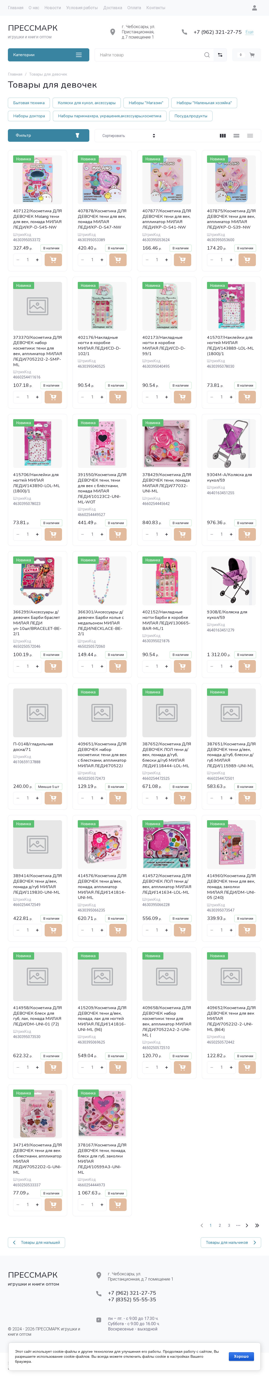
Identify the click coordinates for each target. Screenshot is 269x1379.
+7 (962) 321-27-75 (218, 32)
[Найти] (207, 54)
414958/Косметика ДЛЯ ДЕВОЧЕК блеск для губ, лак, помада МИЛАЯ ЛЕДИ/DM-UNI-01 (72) (37, 1016)
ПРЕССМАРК (33, 28)
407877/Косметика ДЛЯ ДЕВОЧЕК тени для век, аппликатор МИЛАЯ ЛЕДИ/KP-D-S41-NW (166, 219)
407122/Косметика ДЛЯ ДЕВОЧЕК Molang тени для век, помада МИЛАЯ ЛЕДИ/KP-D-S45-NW (37, 219)
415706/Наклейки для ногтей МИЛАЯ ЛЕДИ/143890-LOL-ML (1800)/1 (36, 483)
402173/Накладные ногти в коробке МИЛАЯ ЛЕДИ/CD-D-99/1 (163, 346)
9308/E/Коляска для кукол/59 (227, 614)
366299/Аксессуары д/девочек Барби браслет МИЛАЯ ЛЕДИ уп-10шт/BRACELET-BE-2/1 (37, 623)
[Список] (236, 136)
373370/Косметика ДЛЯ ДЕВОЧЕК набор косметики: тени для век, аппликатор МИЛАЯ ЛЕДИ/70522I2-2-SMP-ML (37, 351)
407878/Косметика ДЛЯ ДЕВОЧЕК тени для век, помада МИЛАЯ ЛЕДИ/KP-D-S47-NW (102, 219)
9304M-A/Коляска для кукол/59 (229, 477)
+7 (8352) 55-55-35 (132, 1299)
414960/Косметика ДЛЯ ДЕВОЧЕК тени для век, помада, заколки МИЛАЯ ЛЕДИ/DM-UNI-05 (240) (231, 887)
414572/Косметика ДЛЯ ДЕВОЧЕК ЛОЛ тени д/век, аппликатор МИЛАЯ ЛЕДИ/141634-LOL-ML (166, 884)
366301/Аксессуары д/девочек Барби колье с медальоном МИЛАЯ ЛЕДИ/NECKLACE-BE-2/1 (101, 623)
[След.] (247, 1225)
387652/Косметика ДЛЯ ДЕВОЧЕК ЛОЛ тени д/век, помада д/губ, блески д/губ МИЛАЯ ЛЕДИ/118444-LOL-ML (166, 755)
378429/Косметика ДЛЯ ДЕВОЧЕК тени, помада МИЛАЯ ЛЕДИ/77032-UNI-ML (166, 483)
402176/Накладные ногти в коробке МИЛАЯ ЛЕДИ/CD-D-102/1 (99, 346)
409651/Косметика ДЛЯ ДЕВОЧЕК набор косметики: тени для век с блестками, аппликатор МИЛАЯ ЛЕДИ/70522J (102, 755)
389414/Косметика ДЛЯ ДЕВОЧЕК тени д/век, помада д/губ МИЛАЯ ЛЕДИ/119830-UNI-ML (37, 884)
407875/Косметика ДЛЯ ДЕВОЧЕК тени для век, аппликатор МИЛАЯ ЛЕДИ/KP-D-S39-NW (231, 219)
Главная (15, 74)
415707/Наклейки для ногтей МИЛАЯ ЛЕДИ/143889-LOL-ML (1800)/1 (230, 346)
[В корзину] (53, 260)
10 (257, 1225)
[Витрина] (223, 136)
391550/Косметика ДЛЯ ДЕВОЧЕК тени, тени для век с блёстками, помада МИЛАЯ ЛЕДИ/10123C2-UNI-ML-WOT (102, 488)
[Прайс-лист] (250, 136)
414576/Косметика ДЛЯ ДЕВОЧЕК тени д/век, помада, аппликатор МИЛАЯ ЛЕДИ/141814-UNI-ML (102, 887)
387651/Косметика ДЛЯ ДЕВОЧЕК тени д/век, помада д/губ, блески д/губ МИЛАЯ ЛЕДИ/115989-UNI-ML (231, 755)
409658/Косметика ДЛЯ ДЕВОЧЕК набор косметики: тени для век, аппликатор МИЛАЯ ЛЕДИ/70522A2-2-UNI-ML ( (166, 1021)
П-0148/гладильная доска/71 (33, 746)
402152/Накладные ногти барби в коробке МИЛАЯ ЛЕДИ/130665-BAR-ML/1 (166, 620)
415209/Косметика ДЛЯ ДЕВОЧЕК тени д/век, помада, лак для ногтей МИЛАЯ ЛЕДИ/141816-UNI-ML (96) (102, 1019)
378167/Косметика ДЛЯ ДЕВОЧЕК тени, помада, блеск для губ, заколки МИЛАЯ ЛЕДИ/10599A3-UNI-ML (102, 1158)
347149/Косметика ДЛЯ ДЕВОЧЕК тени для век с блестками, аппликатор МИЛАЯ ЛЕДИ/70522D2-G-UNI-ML (37, 1158)
